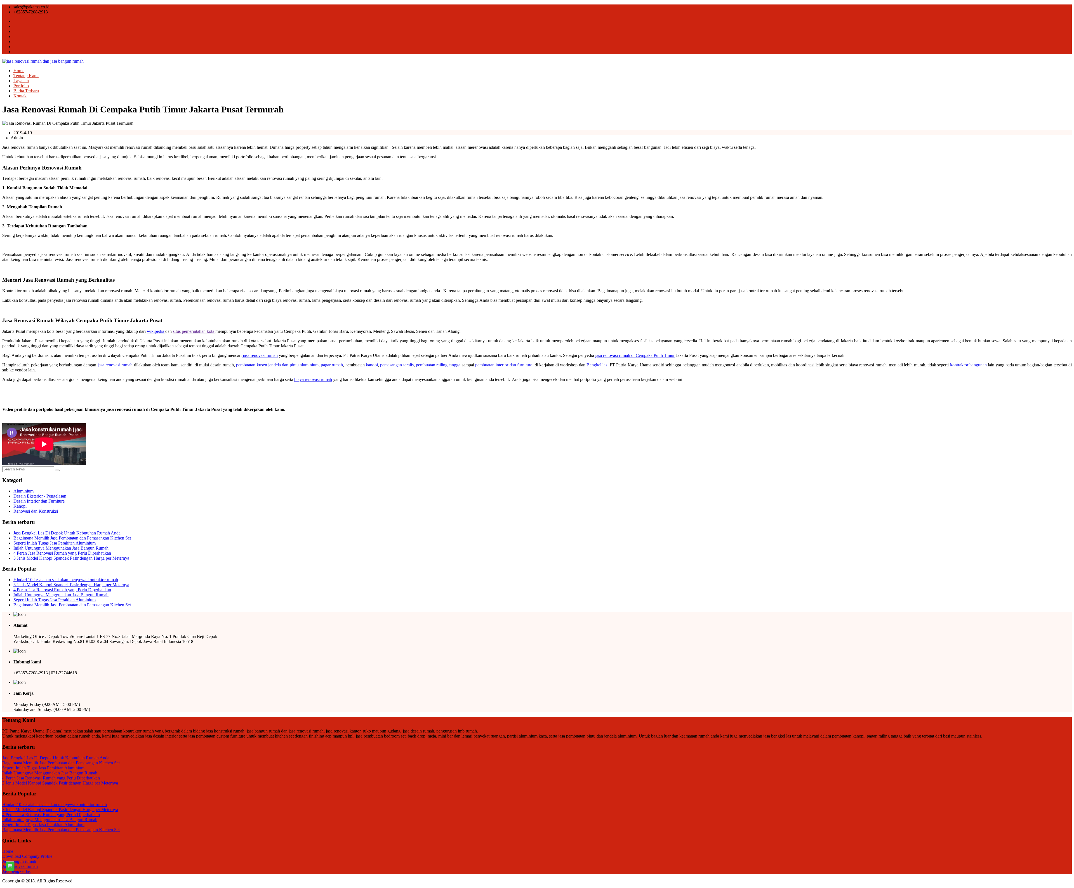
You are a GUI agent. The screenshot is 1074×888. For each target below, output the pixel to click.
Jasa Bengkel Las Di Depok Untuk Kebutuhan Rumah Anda (67, 533)
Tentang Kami (26, 75)
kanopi (372, 364)
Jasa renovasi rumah (20, 866)
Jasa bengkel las (16, 871)
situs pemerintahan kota (194, 331)
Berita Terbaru (26, 90)
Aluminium (23, 491)
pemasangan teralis (396, 364)
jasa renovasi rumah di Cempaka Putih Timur (635, 355)
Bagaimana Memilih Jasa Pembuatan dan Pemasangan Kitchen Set (72, 538)
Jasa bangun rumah (19, 861)
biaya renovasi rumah (313, 379)
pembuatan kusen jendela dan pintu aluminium (277, 364)
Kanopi (20, 506)
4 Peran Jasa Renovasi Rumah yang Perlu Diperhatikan (62, 553)
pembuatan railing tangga (438, 364)
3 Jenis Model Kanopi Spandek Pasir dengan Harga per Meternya (71, 558)
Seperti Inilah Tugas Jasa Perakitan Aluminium (54, 543)
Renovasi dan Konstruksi (35, 511)
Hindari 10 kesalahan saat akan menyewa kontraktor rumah (65, 579)
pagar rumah (332, 364)
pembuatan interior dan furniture (504, 364)
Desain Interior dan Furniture (39, 501)
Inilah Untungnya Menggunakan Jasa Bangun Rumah (61, 548)
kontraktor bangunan (968, 364)
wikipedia (156, 331)
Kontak (20, 95)
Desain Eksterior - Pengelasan (39, 496)
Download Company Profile (27, 856)
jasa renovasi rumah (260, 355)
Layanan (21, 80)
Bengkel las (598, 364)
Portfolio (21, 85)
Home (18, 70)
